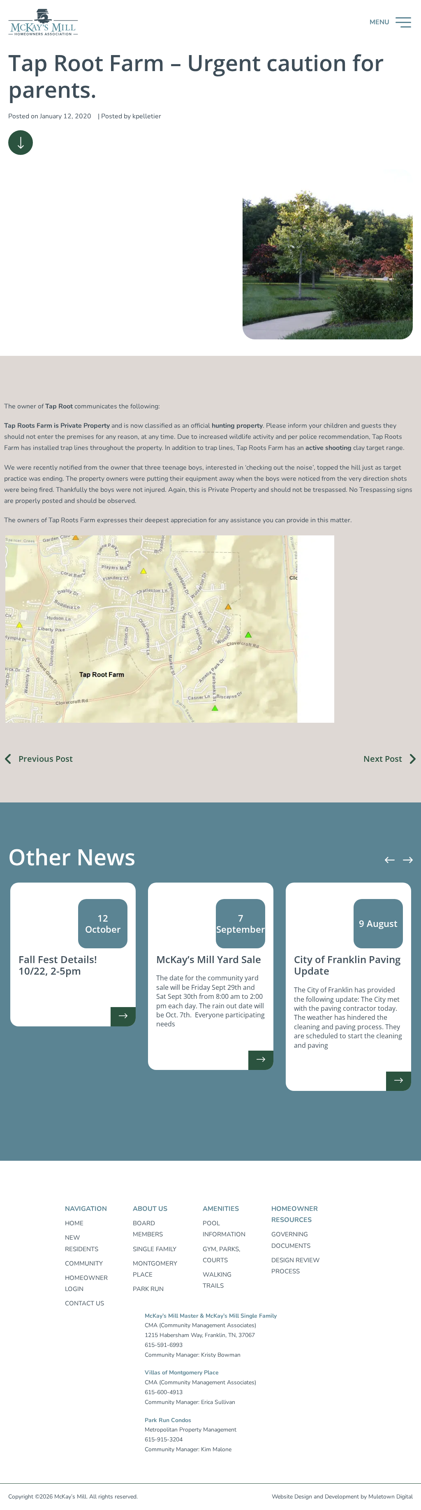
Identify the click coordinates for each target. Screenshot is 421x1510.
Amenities (221, 1208)
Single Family (154, 1249)
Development (342, 1497)
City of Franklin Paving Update (347, 965)
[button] (390, 22)
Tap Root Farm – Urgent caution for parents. (196, 75)
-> (123, 1019)
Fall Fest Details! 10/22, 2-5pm (58, 965)
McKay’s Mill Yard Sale (208, 959)
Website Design (292, 1497)
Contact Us (84, 1303)
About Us (150, 1208)
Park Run (148, 1289)
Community (84, 1263)
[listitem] (73, 955)
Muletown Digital (390, 1497)
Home (74, 1223)
